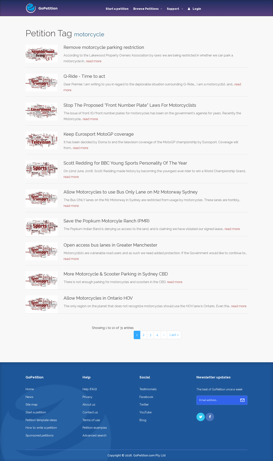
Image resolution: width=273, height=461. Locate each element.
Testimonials (147, 389)
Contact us (90, 412)
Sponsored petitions (39, 435)
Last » (174, 335)
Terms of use (91, 420)
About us (89, 404)
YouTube (145, 412)
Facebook (146, 397)
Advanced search (95, 435)
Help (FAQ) (90, 389)
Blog (142, 420)
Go (242, 400)
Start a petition (117, 8)
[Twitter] (200, 417)
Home (30, 389)
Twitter (144, 404)
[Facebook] (210, 417)
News (29, 397)
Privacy (87, 397)
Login (196, 8)
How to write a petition (41, 427)
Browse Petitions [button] (146, 8)
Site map (32, 404)
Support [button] (173, 8)
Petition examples (95, 427)
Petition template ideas (41, 420)
